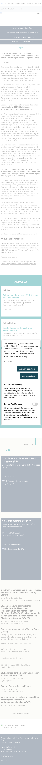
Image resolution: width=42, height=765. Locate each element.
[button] (27, 369)
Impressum (8, 362)
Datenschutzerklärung (18, 356)
